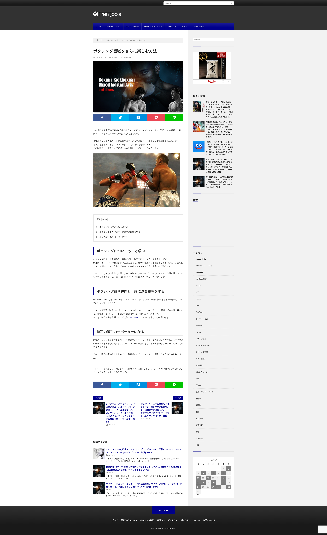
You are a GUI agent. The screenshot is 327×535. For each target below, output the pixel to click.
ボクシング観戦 (132, 26)
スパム (198, 332)
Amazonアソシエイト (204, 265)
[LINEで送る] (174, 117)
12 (208, 478)
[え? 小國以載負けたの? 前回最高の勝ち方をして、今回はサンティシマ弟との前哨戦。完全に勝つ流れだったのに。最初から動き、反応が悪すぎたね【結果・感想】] (199, 181)
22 (224, 482)
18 (203, 482)
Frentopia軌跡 (201, 279)
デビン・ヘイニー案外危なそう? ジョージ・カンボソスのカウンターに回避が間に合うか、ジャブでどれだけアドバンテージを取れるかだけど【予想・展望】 (155, 409)
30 (229, 487)
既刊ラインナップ (114, 26)
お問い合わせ (199, 26)
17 (198, 482)
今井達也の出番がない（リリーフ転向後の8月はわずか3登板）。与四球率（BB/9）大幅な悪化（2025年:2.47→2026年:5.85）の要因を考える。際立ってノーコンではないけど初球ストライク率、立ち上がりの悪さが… (219, 129)
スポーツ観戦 (201, 339)
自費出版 (199, 425)
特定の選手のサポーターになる (112, 237)
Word (198, 305)
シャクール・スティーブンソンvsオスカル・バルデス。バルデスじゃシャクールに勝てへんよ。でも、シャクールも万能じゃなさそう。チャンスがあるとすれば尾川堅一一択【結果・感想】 (120, 412)
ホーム (184, 26)
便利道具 (199, 365)
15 (224, 478)
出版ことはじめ (202, 372)
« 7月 (198, 495)
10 (198, 478)
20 (213, 482)
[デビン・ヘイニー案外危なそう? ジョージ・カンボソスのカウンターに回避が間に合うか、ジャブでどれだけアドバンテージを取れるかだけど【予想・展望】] (177, 408)
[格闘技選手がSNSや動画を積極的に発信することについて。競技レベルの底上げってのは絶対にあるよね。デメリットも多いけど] (99, 471)
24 (198, 487)
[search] (232, 3)
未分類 (198, 398)
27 (213, 487)
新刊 (197, 378)
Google (198, 285)
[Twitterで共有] (120, 117)
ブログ (98, 26)
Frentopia (171, 528)
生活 (197, 412)
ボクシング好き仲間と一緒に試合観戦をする (118, 232)
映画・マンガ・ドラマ (153, 26)
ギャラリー (171, 26)
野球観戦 (199, 438)
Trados (198, 299)
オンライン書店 (202, 319)
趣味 (197, 432)
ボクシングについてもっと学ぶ (112, 226)
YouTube (199, 312)
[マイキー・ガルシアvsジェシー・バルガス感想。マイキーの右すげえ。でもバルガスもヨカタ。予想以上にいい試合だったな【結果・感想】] (99, 488)
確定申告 (199, 418)
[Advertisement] (213, 225)
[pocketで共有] (156, 117)
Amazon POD (201, 259)
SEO (197, 292)
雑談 (197, 445)
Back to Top (163, 510)
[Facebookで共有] (102, 117)
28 (218, 487)
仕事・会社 (200, 359)
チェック (134, 317)
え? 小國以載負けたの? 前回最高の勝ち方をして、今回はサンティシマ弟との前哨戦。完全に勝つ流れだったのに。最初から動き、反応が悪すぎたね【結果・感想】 (219, 182)
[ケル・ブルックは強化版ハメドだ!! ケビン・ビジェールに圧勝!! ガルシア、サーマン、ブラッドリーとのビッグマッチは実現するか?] (99, 453)
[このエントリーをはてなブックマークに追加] (138, 117)
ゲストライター (126, 57)
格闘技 (198, 405)
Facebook (199, 272)
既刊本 (198, 385)
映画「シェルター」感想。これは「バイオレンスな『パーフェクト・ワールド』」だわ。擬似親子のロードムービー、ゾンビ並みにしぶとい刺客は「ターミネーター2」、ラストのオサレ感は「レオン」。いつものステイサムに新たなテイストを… (219, 109)
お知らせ (199, 325)
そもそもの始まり (203, 345)
